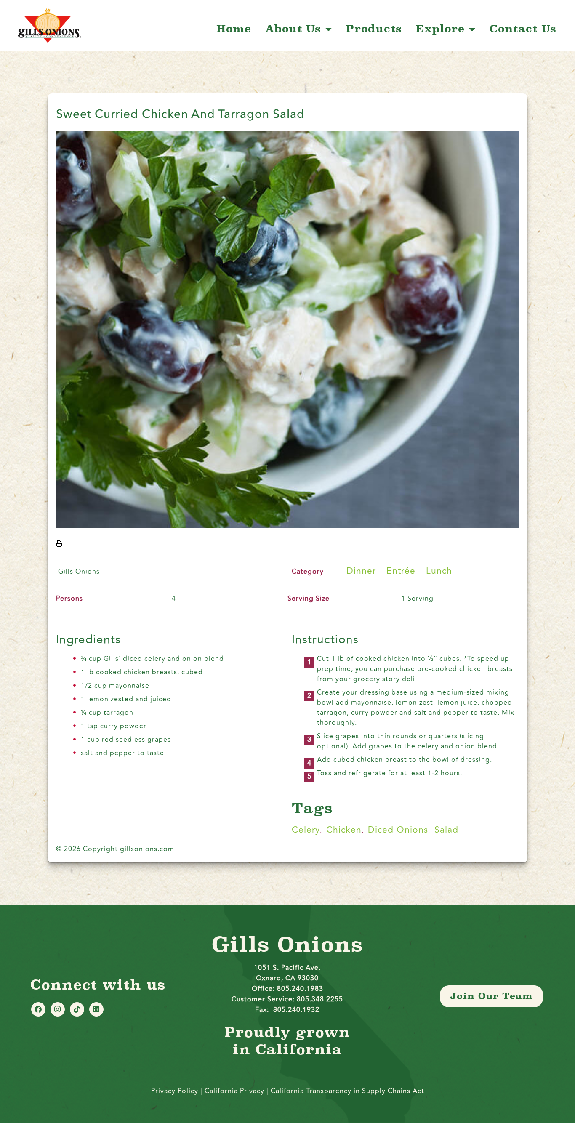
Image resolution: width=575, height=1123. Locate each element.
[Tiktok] (77, 1009)
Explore (440, 29)
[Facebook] (38, 1009)
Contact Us (523, 29)
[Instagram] (58, 1009)
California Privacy (235, 1091)
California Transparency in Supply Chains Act (347, 1091)
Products (374, 29)
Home (233, 29)
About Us (293, 29)
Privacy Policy (174, 1091)
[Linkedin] (96, 1009)
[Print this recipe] (59, 544)
